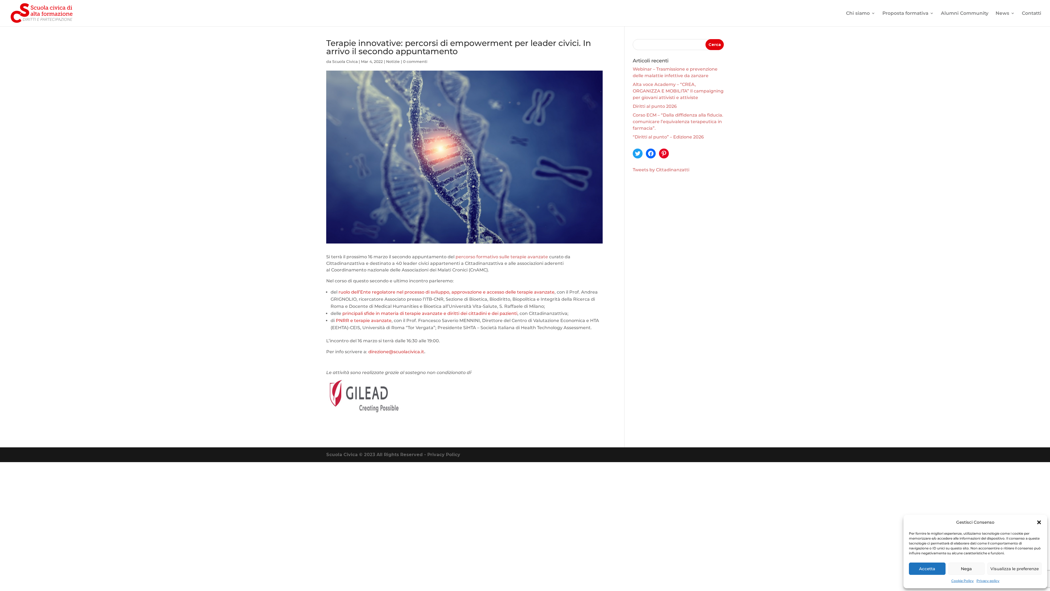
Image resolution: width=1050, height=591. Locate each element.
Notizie (393, 61)
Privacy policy (987, 581)
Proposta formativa (905, 13)
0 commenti (415, 61)
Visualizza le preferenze (1014, 568)
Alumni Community (964, 13)
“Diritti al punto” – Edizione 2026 (668, 137)
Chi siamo (858, 13)
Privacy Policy (443, 454)
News (1002, 13)
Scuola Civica (345, 61)
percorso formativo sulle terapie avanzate (502, 256)
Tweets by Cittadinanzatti (661, 169)
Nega (966, 568)
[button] (1039, 522)
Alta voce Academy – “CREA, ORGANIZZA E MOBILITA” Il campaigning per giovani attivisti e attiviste (678, 91)
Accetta (927, 568)
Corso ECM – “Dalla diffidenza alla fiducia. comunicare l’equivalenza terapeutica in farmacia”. (678, 121)
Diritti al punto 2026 (655, 106)
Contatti (1031, 13)
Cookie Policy (962, 581)
